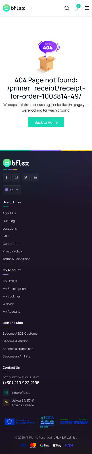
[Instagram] (16, 177)
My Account (11, 311)
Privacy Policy (12, 251)
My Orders (10, 281)
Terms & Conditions (16, 259)
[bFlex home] (16, 164)
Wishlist (8, 304)
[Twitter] (26, 177)
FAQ (5, 236)
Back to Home (46, 122)
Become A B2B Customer (21, 333)
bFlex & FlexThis (64, 437)
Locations (10, 228)
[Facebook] (6, 177)
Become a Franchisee (18, 348)
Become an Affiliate (16, 356)
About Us (9, 213)
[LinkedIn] (35, 177)
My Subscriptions (15, 288)
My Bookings (12, 296)
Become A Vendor (15, 341)
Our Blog (9, 221)
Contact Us (11, 243)
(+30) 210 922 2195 (21, 382)
